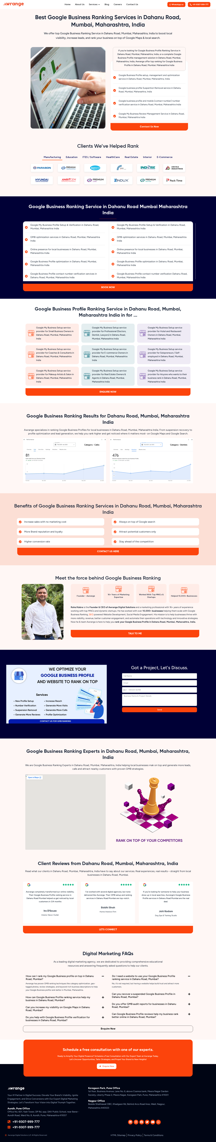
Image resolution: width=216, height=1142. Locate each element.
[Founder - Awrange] (86, 590)
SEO (91, 614)
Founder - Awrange (86, 596)
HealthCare (113, 157)
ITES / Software (91, 157)
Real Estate (131, 157)
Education (72, 157)
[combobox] (125, 690)
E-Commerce (164, 157)
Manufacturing (52, 157)
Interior (147, 157)
